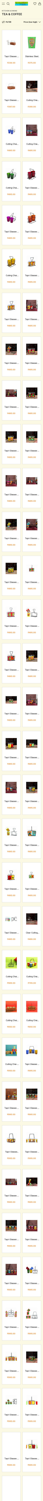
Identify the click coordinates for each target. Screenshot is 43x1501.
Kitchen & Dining (9, 11)
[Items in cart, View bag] (39, 3)
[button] (31, 22)
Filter (8, 22)
